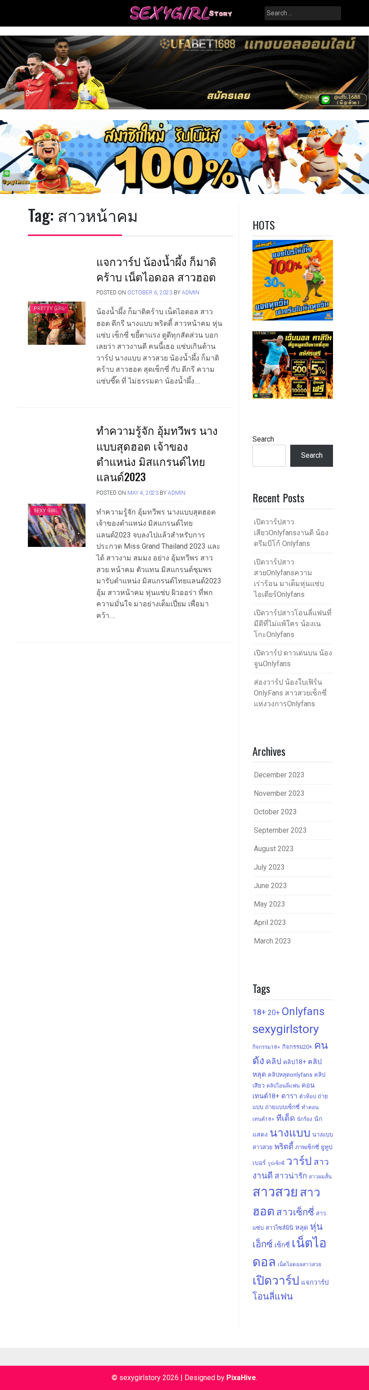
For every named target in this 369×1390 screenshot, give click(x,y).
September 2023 (280, 830)
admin (190, 292)
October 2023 (275, 812)
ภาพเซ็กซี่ (307, 1147)
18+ (259, 1012)
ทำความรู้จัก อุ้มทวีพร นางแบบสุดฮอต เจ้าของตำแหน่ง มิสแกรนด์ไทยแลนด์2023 (157, 453)
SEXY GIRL (46, 511)
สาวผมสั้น (320, 1176)
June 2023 (270, 885)
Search (263, 439)
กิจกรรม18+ (266, 1047)
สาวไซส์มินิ (279, 1227)
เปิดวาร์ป (275, 1280)
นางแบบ (290, 1132)
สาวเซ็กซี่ (295, 1212)
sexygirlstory (285, 1029)
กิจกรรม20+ (297, 1046)
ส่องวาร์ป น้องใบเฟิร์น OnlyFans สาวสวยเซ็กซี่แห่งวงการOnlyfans (290, 693)
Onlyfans (303, 1011)
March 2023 (272, 941)
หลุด (301, 1227)
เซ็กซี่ (282, 1245)
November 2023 (279, 793)
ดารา (289, 1096)
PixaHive (241, 1377)
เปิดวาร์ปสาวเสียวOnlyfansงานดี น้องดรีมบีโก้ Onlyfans (291, 533)
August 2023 (274, 848)
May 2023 (269, 904)
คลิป (273, 1061)
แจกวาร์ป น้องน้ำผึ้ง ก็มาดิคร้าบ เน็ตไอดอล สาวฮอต (156, 268)
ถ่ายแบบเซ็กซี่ (282, 1107)
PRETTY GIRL (49, 308)
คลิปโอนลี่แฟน (283, 1086)
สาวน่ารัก (290, 1175)
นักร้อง (304, 1119)
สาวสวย (275, 1192)
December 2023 (279, 775)
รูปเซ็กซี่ (276, 1163)
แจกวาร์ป (314, 1282)
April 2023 (270, 922)
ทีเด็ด (285, 1118)
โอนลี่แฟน (272, 1296)
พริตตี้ (283, 1146)
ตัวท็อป (307, 1096)
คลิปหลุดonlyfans (290, 1074)
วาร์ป (299, 1161)
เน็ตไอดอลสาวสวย (299, 1264)
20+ (274, 1012)
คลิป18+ (294, 1061)
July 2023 (269, 867)
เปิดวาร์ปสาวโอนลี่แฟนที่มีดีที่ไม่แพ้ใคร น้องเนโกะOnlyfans (293, 624)
